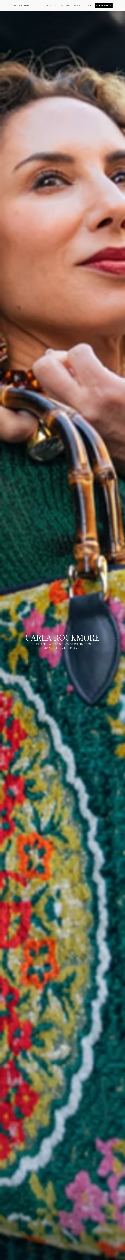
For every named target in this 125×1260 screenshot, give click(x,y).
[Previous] (10, 641)
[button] (87, 5)
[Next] (115, 641)
